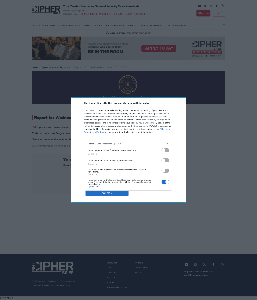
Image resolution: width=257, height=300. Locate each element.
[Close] (180, 103)
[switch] (165, 150)
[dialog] (128, 150)
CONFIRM (107, 193)
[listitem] (128, 143)
